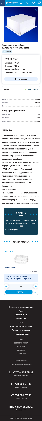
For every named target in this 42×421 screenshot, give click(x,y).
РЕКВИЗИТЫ (21, 346)
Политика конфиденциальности (21, 364)
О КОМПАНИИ (21, 354)
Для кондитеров (21, 315)
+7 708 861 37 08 (21, 383)
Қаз (16, 3)
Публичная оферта (21, 360)
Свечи (21, 322)
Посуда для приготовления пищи (21, 307)
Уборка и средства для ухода (21, 326)
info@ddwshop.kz (21, 406)
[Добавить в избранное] (35, 10)
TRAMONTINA (21, 319)
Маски (21, 311)
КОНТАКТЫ (21, 350)
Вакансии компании (21, 334)
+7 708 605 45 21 (23, 372)
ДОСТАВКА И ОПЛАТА (21, 343)
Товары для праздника (21, 330)
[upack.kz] (8, 3)
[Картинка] (21, 41)
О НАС (21, 339)
